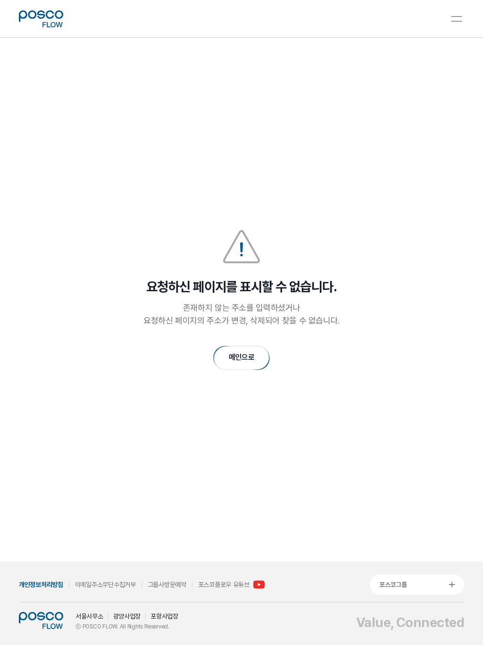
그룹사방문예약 (167, 584)
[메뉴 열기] (456, 18)
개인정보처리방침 (41, 584)
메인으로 (242, 357)
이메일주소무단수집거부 (105, 584)
